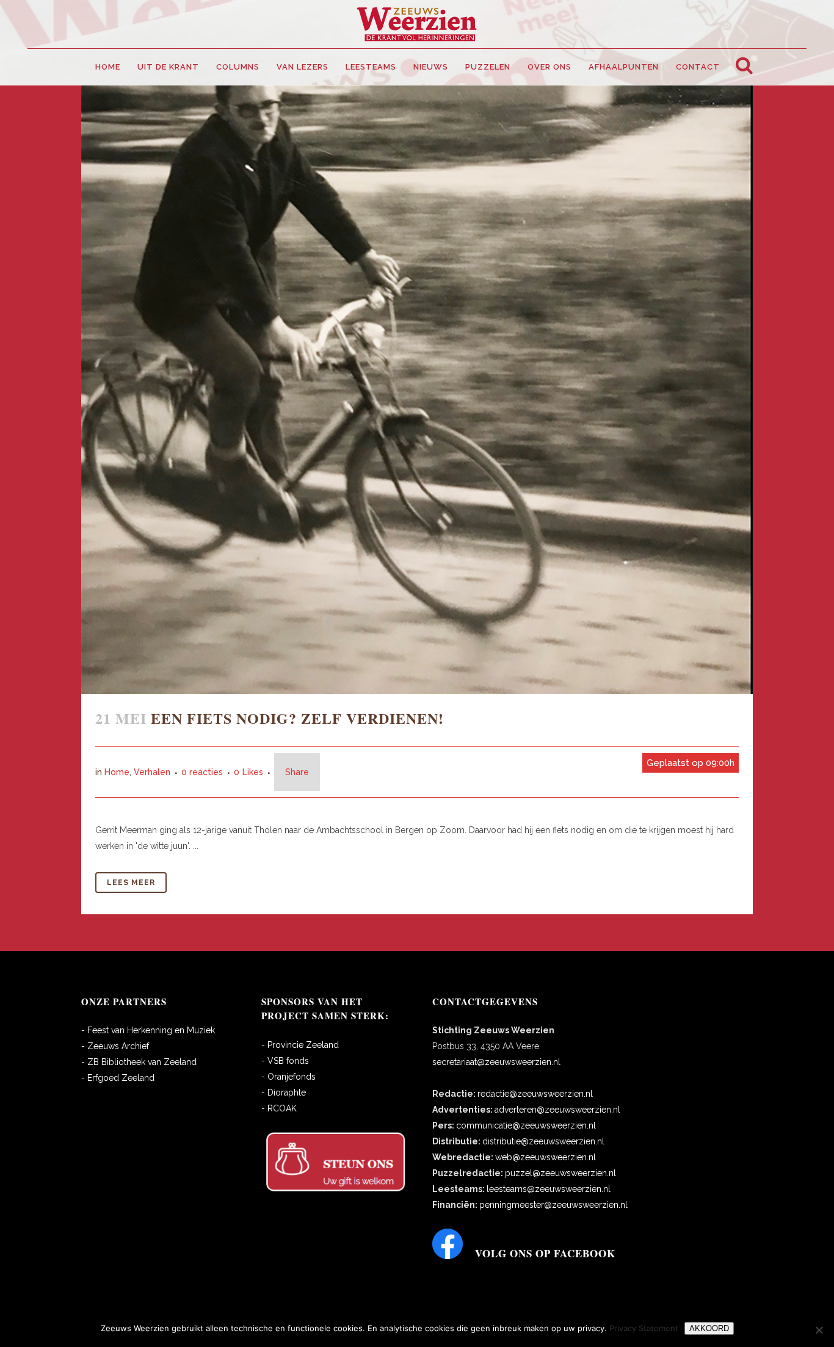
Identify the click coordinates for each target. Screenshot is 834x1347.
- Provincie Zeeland (300, 1045)
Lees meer (131, 882)
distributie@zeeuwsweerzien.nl (543, 1141)
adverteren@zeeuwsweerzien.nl (557, 1109)
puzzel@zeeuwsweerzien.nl (560, 1173)
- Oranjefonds (288, 1077)
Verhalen (152, 772)
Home (116, 772)
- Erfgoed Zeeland (117, 1078)
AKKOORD (709, 1328)
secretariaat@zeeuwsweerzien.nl (496, 1062)
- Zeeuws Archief (115, 1046)
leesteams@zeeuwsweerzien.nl (549, 1189)
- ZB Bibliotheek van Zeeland (139, 1062)
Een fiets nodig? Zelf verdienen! (297, 718)
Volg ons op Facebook (545, 1253)
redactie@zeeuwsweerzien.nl (535, 1094)
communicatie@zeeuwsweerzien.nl (526, 1125)
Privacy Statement (643, 1328)
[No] (819, 1330)
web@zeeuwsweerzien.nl (545, 1157)
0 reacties (202, 772)
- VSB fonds (285, 1061)
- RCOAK (279, 1108)
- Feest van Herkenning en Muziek (148, 1030)
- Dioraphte (283, 1092)
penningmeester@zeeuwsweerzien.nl (553, 1205)
